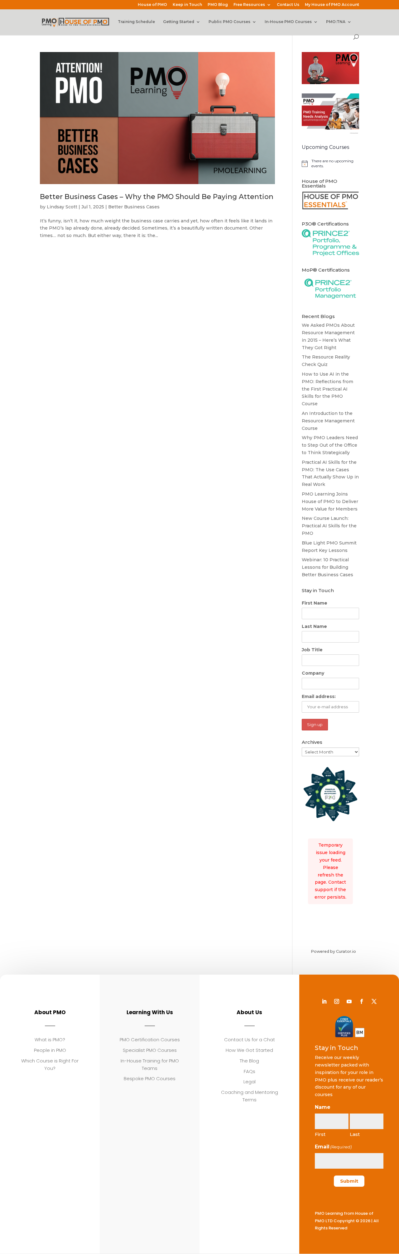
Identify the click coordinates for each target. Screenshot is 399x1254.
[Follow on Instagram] (337, 1001)
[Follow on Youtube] (349, 1001)
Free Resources (249, 5)
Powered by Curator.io (333, 951)
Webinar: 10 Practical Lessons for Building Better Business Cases (327, 567)
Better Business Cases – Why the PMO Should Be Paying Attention (156, 196)
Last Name (314, 626)
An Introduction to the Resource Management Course (328, 421)
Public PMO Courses (229, 22)
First (320, 1134)
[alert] (330, 164)
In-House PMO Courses (288, 22)
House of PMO (152, 5)
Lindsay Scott (62, 207)
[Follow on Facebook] (362, 1001)
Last (355, 1134)
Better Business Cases (134, 207)
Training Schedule (136, 22)
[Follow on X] (374, 1001)
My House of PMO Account (332, 5)
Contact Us (288, 5)
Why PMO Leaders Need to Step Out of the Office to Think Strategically (330, 445)
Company (313, 673)
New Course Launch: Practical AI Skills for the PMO (329, 525)
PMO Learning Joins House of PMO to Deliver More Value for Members (330, 501)
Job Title (312, 650)
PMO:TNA (335, 22)
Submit (349, 1181)
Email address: (319, 696)
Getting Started (178, 22)
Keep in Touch (187, 5)
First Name (314, 603)
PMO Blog (218, 5)
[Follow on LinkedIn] (324, 1001)
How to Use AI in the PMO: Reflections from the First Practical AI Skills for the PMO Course (327, 388)
